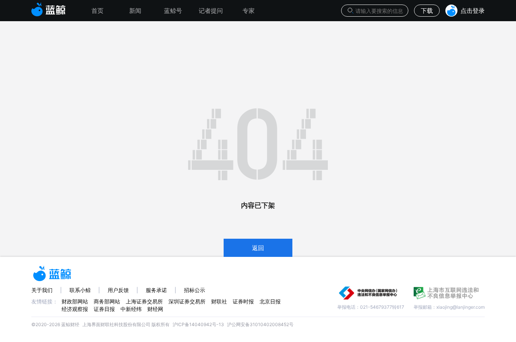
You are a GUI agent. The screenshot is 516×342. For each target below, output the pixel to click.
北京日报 (270, 301)
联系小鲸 (80, 290)
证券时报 (243, 301)
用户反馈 (118, 290)
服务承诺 (156, 290)
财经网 (155, 309)
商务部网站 (107, 301)
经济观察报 (75, 309)
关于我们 (42, 290)
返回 (258, 248)
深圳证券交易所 (186, 301)
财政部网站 (75, 301)
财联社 (219, 301)
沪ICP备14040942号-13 (198, 324)
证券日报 (104, 309)
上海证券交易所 (144, 301)
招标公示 (194, 290)
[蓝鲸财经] (48, 7)
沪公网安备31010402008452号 (260, 324)
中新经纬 (131, 309)
